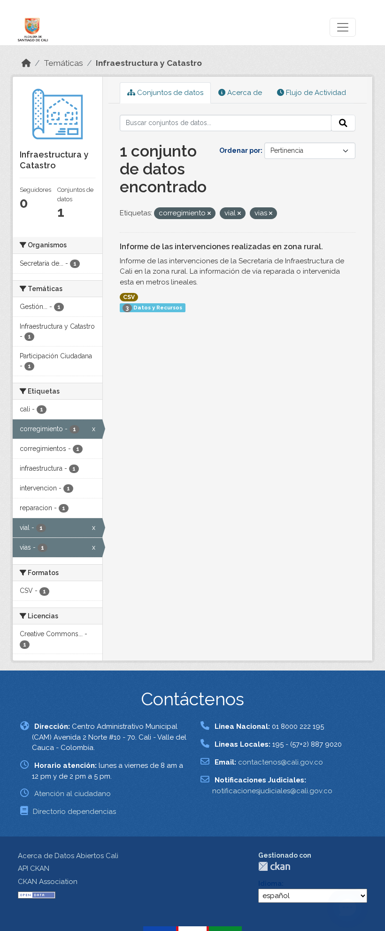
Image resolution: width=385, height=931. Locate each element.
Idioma (270, 883)
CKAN (274, 866)
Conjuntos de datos (169, 92)
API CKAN (33, 868)
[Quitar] (209, 214)
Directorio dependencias (74, 811)
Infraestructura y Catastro (149, 63)
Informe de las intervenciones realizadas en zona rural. (221, 246)
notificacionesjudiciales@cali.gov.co (272, 791)
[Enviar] (343, 123)
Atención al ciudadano (72, 793)
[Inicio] (26, 63)
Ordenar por (240, 150)
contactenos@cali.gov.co (280, 762)
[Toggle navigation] (343, 27)
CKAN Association (47, 881)
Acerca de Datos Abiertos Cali (68, 856)
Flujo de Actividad (315, 92)
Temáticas (63, 63)
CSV (129, 297)
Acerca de (243, 92)
